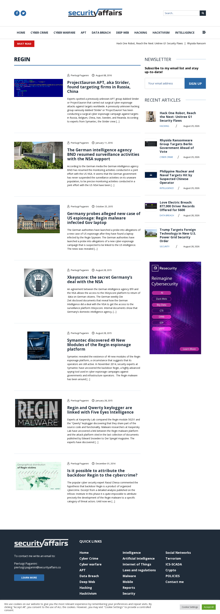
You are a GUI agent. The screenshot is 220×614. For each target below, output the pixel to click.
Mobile (128, 582)
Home (21, 32)
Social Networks (178, 553)
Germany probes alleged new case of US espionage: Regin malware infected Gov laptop (103, 218)
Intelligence (184, 32)
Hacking (140, 32)
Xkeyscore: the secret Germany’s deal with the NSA (99, 279)
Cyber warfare (64, 32)
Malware (129, 576)
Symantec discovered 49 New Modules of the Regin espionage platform (99, 344)
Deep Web (122, 32)
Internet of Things (137, 564)
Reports (129, 588)
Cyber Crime (39, 32)
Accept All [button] (209, 607)
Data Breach (101, 32)
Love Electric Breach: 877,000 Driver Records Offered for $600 (177, 206)
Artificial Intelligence (139, 558)
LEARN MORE (29, 577)
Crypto (171, 570)
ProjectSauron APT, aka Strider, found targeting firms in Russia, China (99, 87)
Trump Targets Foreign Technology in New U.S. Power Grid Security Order (178, 235)
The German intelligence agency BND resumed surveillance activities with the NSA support (103, 154)
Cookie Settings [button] (190, 607)
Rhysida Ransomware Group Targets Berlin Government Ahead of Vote (177, 146)
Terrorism (173, 558)
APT (83, 32)
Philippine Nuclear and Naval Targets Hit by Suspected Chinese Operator (177, 177)
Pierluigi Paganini (80, 75)
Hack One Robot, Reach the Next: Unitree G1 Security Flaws (144, 43)
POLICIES (173, 576)
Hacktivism (161, 32)
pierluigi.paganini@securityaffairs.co (37, 567)
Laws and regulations (139, 570)
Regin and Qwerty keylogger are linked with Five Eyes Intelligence (100, 410)
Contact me (175, 582)
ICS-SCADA (174, 564)
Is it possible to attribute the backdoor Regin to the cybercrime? (102, 473)
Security (164, 246)
